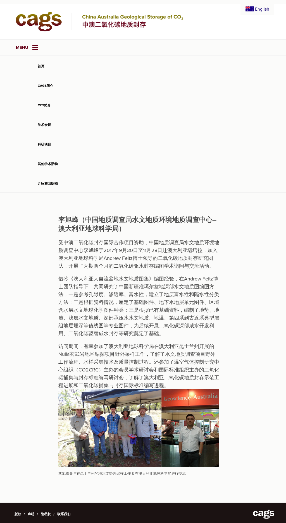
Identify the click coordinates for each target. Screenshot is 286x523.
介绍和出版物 (48, 183)
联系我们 (64, 514)
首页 (41, 66)
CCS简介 (44, 105)
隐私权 (46, 514)
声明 (31, 514)
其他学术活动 (48, 164)
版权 (18, 514)
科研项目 (44, 144)
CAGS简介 (45, 86)
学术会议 (44, 125)
